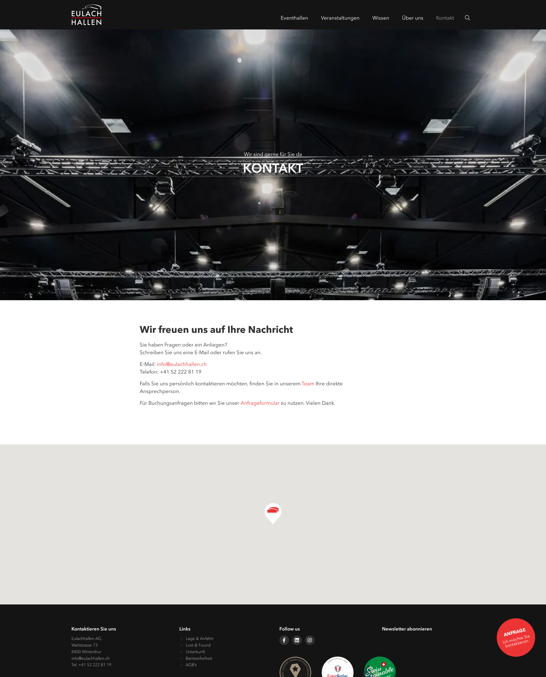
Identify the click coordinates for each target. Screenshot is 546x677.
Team (308, 383)
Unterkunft (195, 651)
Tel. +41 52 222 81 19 (91, 664)
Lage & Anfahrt (199, 638)
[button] (273, 513)
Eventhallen (294, 18)
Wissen (380, 18)
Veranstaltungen (340, 18)
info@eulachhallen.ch (182, 364)
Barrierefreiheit (199, 658)
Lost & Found (198, 645)
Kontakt (445, 18)
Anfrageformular (260, 403)
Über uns (412, 18)
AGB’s (191, 664)
